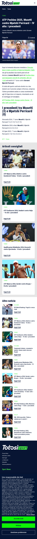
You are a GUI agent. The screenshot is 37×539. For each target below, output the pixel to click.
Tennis (9, 9)
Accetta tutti (18, 519)
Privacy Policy (5, 453)
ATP (3, 139)
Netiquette (4, 462)
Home (4, 9)
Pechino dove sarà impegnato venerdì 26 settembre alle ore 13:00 (18, 77)
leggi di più (7, 182)
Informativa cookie (6, 455)
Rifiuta (18, 525)
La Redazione (5, 460)
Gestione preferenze (6, 464)
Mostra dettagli (30, 514)
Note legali (4, 457)
